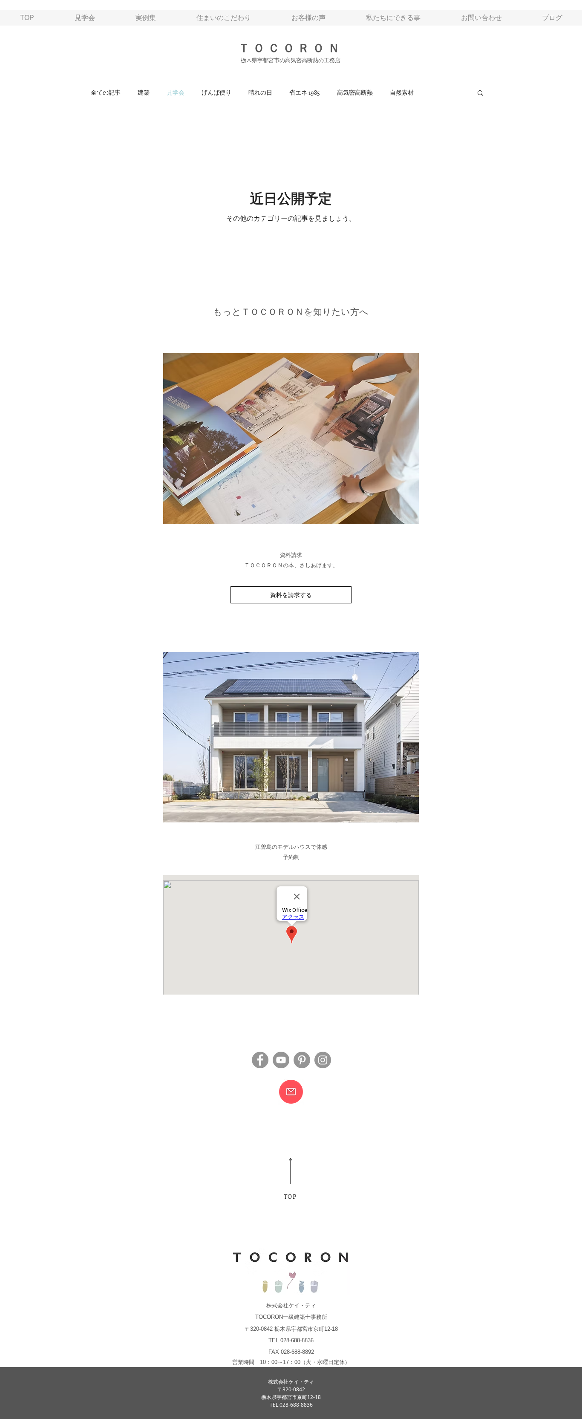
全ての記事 (106, 92)
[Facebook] (260, 1060)
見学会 (175, 92)
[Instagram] (322, 1060)
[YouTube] (281, 1060)
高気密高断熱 (355, 92)
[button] (480, 93)
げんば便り (216, 92)
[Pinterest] (302, 1060)
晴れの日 (260, 92)
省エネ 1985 (304, 92)
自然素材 (402, 92)
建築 (144, 92)
